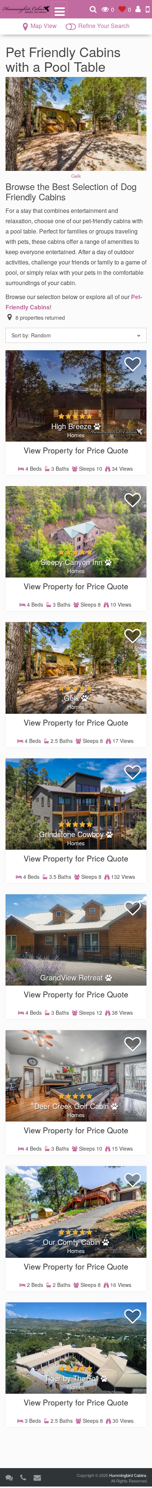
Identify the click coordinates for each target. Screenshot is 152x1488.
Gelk (76, 175)
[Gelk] (76, 123)
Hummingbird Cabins (127, 1475)
